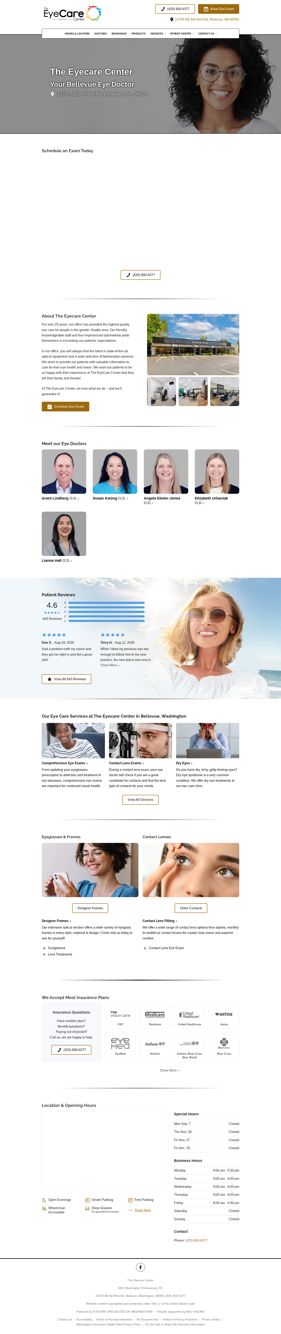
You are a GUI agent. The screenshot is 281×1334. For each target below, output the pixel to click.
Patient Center (180, 33)
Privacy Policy (211, 1319)
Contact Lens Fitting (158, 921)
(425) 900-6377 (196, 1240)
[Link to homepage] (83, 13)
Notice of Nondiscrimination (114, 1319)
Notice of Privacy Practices (180, 1319)
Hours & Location (77, 33)
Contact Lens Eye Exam (166, 948)
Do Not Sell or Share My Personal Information (175, 1324)
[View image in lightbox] (193, 374)
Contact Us (206, 33)
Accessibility (84, 1319)
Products (139, 33)
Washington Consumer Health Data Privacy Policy (108, 1324)
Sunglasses (56, 948)
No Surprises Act (147, 1319)
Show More (108, 665)
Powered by (115, 1311)
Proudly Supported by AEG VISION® (180, 1311)
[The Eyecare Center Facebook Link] (140, 1267)
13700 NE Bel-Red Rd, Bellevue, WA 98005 (206, 19)
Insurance (119, 33)
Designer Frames (55, 921)
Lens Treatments (60, 954)
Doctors (100, 33)
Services (157, 33)
